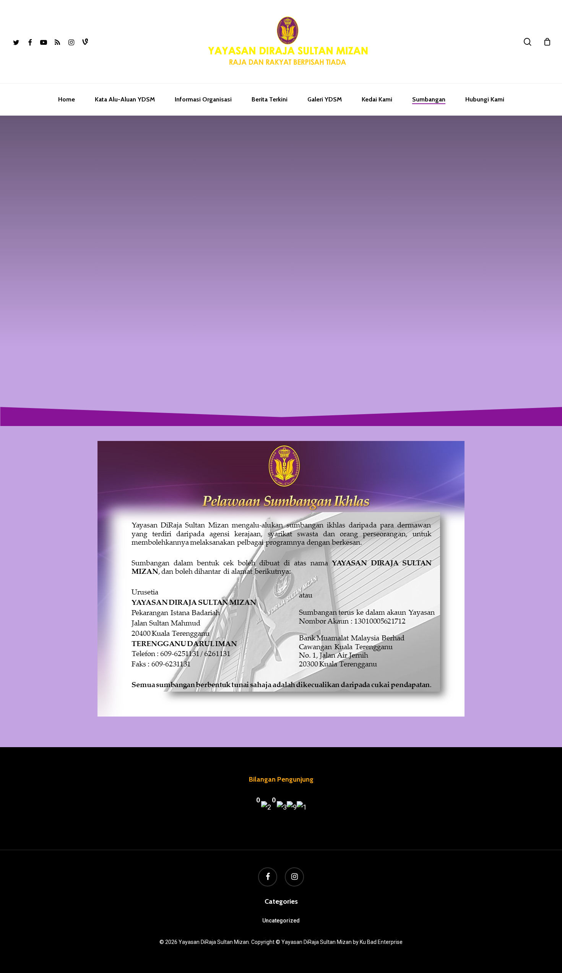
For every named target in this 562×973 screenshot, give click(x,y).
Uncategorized (281, 920)
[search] (527, 42)
